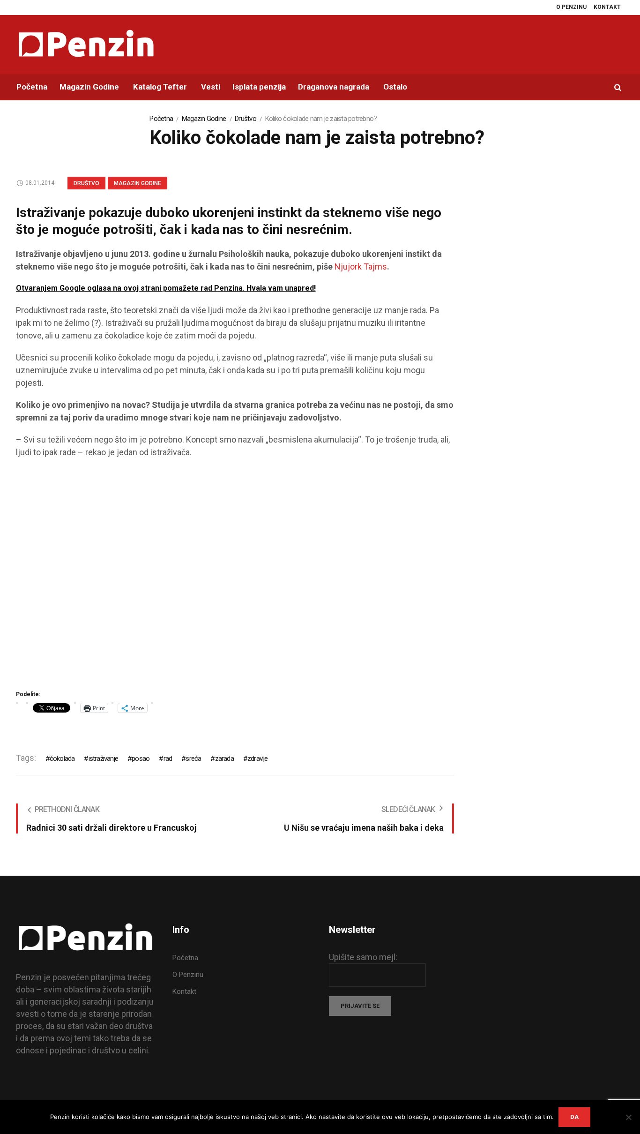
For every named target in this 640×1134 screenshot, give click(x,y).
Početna (161, 118)
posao (140, 758)
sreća (193, 758)
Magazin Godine (204, 118)
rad (168, 758)
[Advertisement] (235, 577)
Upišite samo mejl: (363, 957)
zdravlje (257, 758)
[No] (628, 1117)
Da (574, 1116)
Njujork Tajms (361, 266)
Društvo (245, 118)
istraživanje (103, 758)
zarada (224, 758)
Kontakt (184, 991)
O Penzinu (187, 974)
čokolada (62, 758)
